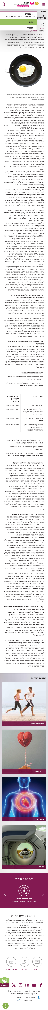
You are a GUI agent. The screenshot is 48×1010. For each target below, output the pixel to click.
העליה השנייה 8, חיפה (32, 991)
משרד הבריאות (15, 991)
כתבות (30, 27)
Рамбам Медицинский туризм (24, 993)
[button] (18, 15)
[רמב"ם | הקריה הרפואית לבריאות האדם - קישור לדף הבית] (23, 4)
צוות (31, 22)
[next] (5, 894)
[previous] (42, 894)
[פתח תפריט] (43, 4)
